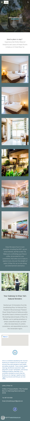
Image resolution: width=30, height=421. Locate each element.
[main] (15, 16)
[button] (2, 2)
